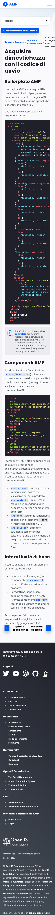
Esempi (11, 734)
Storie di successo (17, 705)
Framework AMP (16, 697)
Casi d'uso (13, 701)
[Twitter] (6, 673)
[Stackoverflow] (45, 673)
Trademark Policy (17, 785)
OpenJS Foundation (16, 866)
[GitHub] (35, 673)
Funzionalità (14, 709)
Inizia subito (14, 722)
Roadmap (13, 764)
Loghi (11, 823)
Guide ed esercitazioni (34, 42)
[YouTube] (16, 673)
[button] (49, 4)
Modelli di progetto (17, 738)
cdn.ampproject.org (39, 912)
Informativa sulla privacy (29, 853)
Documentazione (14, 42)
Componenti (14, 730)
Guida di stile (14, 819)
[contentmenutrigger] (26, 21)
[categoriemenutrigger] (20, 30)
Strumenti (13, 742)
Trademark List (16, 789)
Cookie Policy (9, 857)
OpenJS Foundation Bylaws (21, 781)
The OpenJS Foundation (20, 777)
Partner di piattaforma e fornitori (25, 756)
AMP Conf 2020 (15, 802)
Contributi (13, 760)
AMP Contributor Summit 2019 (23, 806)
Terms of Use (9, 853)
